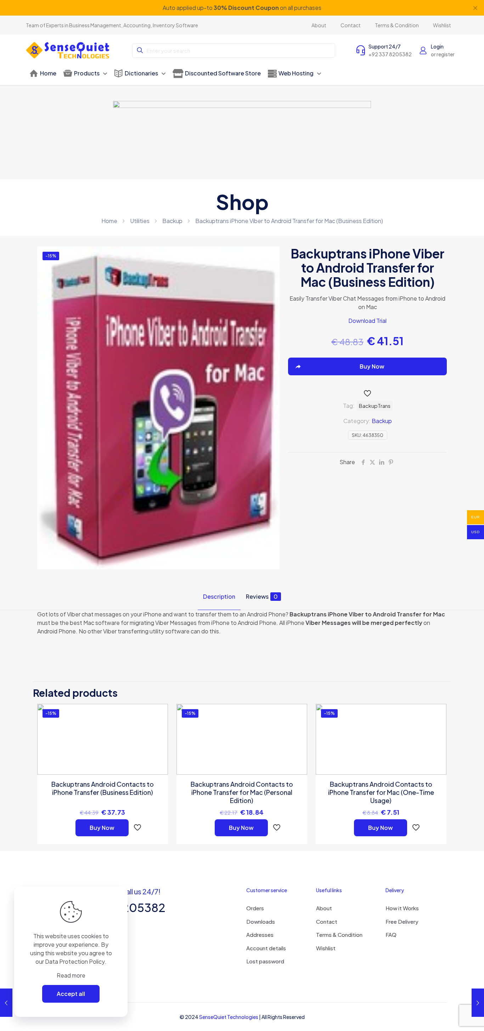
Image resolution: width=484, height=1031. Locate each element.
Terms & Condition (339, 934)
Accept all (71, 993)
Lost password (265, 961)
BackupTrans (374, 406)
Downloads (260, 921)
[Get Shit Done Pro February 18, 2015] (478, 1003)
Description (219, 596)
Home (109, 220)
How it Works (402, 908)
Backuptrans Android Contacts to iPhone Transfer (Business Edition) (102, 788)
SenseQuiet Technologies (228, 1017)
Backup (172, 220)
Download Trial (367, 320)
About (324, 908)
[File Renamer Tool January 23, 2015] (6, 1003)
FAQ (390, 934)
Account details (266, 948)
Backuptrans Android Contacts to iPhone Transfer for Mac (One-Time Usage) (381, 792)
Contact (326, 921)
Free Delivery (401, 921)
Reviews (262, 596)
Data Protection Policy (75, 961)
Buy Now (102, 827)
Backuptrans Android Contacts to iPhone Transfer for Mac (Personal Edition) (242, 792)
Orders (255, 908)
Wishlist (326, 948)
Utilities (140, 220)
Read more (71, 975)
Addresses (260, 934)
